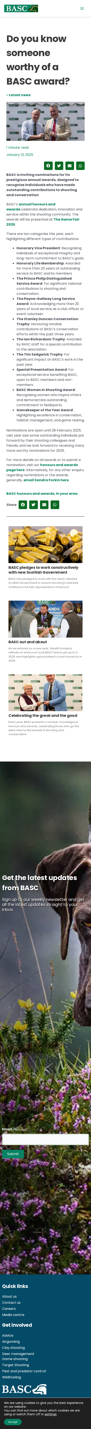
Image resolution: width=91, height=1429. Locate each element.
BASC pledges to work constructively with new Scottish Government (43, 570)
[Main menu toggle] (82, 8)
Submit (13, 1153)
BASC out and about (27, 641)
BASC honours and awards (30, 493)
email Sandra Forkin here (46, 480)
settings (51, 1414)
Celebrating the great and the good (42, 715)
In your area (66, 493)
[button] (48, 166)
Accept (12, 1422)
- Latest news (18, 95)
